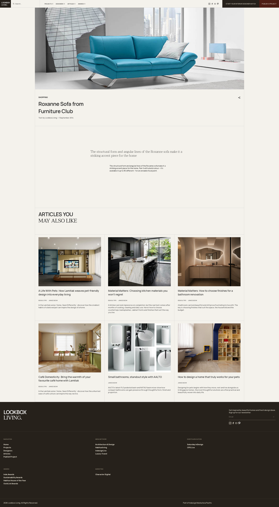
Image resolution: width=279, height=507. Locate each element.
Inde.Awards (8, 474)
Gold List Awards (10, 484)
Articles (6, 454)
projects (48, 4)
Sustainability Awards (12, 477)
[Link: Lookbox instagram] (209, 4)
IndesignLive (100, 451)
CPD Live (191, 448)
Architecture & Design (105, 444)
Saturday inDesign (195, 444)
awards (81, 4)
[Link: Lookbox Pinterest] (218, 4)
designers (59, 4)
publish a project (269, 4)
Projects (7, 448)
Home (6, 444)
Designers (7, 451)
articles (70, 4)
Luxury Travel (101, 454)
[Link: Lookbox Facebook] (212, 4)
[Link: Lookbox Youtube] (215, 4)
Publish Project (10, 457)
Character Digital (103, 474)
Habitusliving (101, 448)
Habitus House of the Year (14, 481)
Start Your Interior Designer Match (241, 4)
